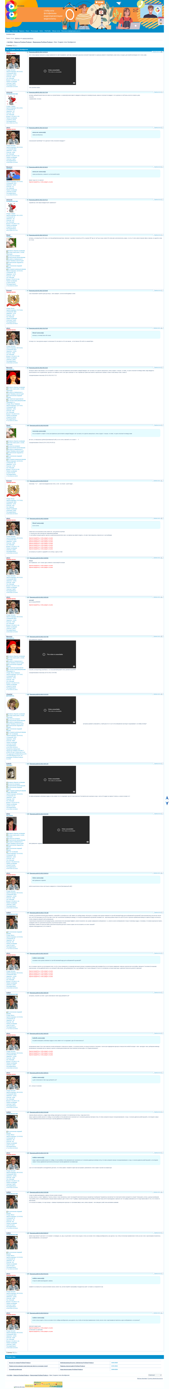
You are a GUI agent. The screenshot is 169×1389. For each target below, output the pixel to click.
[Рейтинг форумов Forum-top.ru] (29, 1387)
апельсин (9, 92)
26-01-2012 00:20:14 (42, 1313)
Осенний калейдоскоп (15, 1369)
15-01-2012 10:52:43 (42, 597)
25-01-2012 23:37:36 (42, 1153)
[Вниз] (167, 805)
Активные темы (10, 34)
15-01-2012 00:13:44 (42, 368)
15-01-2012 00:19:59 (42, 425)
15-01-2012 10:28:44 (42, 518)
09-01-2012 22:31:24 (42, 128)
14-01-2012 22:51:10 (42, 235)
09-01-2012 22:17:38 (42, 92)
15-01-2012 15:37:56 (42, 636)
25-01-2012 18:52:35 (42, 993)
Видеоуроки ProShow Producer (43, 42)
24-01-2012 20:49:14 (42, 873)
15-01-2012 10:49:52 (42, 558)
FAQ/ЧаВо (48, 31)
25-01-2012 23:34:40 (42, 1112)
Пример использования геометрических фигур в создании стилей (28, 1366)
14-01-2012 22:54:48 (42, 290)
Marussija (9, 367)
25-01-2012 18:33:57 (42, 953)
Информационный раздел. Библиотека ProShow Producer (77, 1362)
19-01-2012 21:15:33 (42, 694)
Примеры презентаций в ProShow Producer (72, 1366)
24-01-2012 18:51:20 (42, 764)
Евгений (9, 290)
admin (8, 52)
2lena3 (8, 235)
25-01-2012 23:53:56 (42, 1192)
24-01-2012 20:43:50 (42, 814)
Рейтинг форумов (142, 1378)
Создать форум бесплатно (155, 1378)
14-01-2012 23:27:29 (42, 328)
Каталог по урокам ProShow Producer (20, 1362)
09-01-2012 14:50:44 (42, 52)
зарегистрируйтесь (27, 38)
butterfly (8, 763)
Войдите (17, 38)
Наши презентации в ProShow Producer (71, 1369)
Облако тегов (56, 31)
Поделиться (32, 52)
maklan (8, 912)
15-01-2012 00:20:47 (42, 481)
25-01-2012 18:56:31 (42, 1073)
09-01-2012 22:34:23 (42, 167)
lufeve (8, 814)
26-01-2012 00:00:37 (42, 1233)
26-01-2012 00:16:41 (42, 1274)
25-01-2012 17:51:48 (42, 913)
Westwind (9, 167)
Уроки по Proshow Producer (23, 42)
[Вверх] (167, 799)
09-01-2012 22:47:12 (42, 200)
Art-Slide (10, 42)
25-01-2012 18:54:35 (42, 1033)
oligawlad (9, 694)
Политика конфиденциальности (70, 31)
